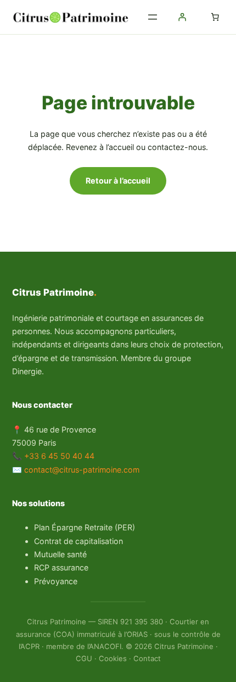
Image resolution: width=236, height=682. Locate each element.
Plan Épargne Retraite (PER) (84, 527)
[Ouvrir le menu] (152, 17)
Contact (147, 658)
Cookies (113, 658)
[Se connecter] (182, 17)
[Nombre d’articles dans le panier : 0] (215, 17)
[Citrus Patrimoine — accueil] (72, 17)
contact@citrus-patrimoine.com (81, 469)
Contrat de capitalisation (78, 541)
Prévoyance (55, 581)
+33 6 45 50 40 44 (59, 456)
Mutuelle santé (60, 554)
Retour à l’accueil (118, 180)
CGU (84, 658)
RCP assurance (61, 567)
